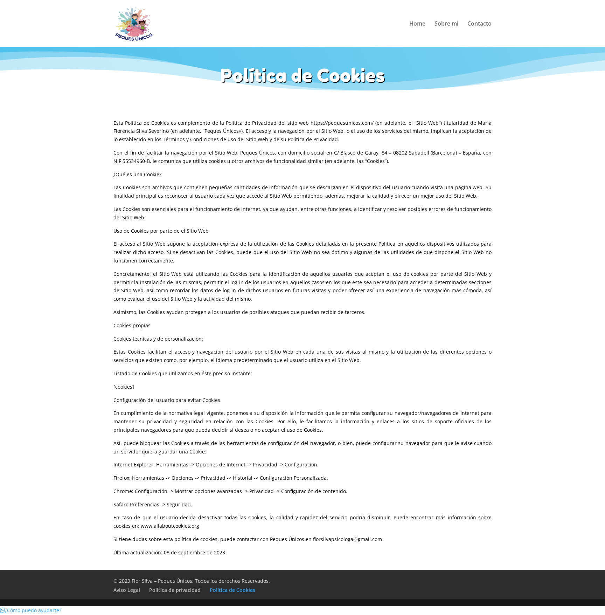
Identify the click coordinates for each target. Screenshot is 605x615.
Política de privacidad (175, 590)
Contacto (479, 24)
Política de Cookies (232, 590)
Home (417, 24)
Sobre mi (446, 24)
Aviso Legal (126, 590)
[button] (30, 610)
